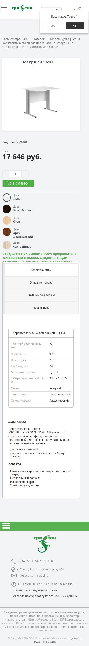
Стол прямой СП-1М (44, 47)
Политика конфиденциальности (34, 590)
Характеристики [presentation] (41, 270)
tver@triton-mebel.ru (33, 575)
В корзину (20, 183)
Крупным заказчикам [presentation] (41, 295)
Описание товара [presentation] (41, 282)
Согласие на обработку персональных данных (44, 596)
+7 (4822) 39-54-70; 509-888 (36, 561)
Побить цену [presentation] (41, 307)
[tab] (41, 269)
